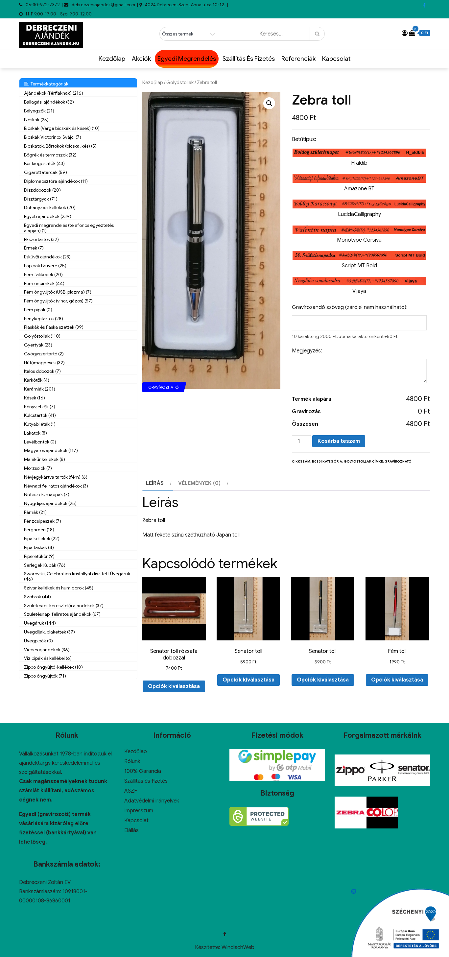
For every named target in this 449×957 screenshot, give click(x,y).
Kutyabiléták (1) (40, 424)
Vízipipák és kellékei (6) (48, 658)
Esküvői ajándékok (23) (47, 257)
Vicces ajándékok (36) (47, 650)
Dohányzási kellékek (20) (50, 207)
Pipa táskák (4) (39, 547)
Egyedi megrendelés (186, 58)
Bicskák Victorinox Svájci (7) (52, 137)
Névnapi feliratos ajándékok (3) (56, 486)
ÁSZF (130, 791)
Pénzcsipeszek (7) (42, 521)
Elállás (131, 830)
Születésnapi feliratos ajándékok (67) (62, 614)
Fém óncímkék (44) (44, 283)
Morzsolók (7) (38, 468)
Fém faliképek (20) (43, 274)
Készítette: (208, 947)
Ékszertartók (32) (41, 239)
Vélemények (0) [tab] (199, 483)
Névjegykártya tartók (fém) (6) (55, 477)
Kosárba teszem (339, 441)
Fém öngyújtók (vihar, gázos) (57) (58, 301)
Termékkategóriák (48, 84)
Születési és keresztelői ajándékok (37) (64, 606)
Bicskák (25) (36, 120)
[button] (269, 103)
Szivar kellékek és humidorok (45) (58, 588)
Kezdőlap (112, 58)
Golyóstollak (180, 82)
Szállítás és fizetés (249, 58)
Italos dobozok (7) (42, 371)
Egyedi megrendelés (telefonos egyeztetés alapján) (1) (69, 227)
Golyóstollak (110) (42, 336)
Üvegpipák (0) (38, 641)
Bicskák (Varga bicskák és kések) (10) (62, 128)
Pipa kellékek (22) (41, 538)
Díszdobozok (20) (42, 190)
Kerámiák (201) (39, 389)
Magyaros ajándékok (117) (51, 450)
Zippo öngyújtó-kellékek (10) (53, 667)
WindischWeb (238, 947)
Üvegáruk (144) (40, 623)
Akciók (141, 58)
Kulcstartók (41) (40, 415)
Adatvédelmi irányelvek (151, 801)
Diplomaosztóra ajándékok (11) (56, 181)
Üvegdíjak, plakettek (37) (49, 632)
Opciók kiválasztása (174, 686)
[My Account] (405, 33)
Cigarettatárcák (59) (45, 172)
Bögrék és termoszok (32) (50, 155)
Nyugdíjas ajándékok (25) (50, 503)
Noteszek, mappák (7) (46, 494)
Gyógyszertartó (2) (44, 354)
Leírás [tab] (155, 483)
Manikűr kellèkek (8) (44, 459)
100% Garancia (142, 771)
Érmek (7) (34, 248)
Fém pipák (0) (38, 310)
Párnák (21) (35, 512)
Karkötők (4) (36, 380)
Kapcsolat (336, 58)
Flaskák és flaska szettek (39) (53, 327)
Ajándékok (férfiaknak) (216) (53, 93)
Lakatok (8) (35, 433)
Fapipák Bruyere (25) (45, 266)
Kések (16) (34, 398)
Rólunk (132, 761)
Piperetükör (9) (39, 556)
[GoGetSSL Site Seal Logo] (259, 816)
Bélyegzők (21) (39, 111)
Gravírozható (398, 461)
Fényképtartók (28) (43, 319)
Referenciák (298, 58)
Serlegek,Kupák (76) (44, 565)
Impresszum (138, 810)
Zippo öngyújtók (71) (45, 676)
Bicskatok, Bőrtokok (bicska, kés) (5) (60, 146)
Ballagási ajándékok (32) (49, 102)
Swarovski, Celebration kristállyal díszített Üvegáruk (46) (77, 576)
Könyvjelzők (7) (39, 407)
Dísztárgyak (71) (41, 199)
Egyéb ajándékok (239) (47, 216)
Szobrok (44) (37, 597)
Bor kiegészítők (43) (44, 163)
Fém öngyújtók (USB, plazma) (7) (57, 292)
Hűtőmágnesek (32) (44, 363)
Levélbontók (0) (40, 442)
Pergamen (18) (39, 530)
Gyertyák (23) (38, 345)
